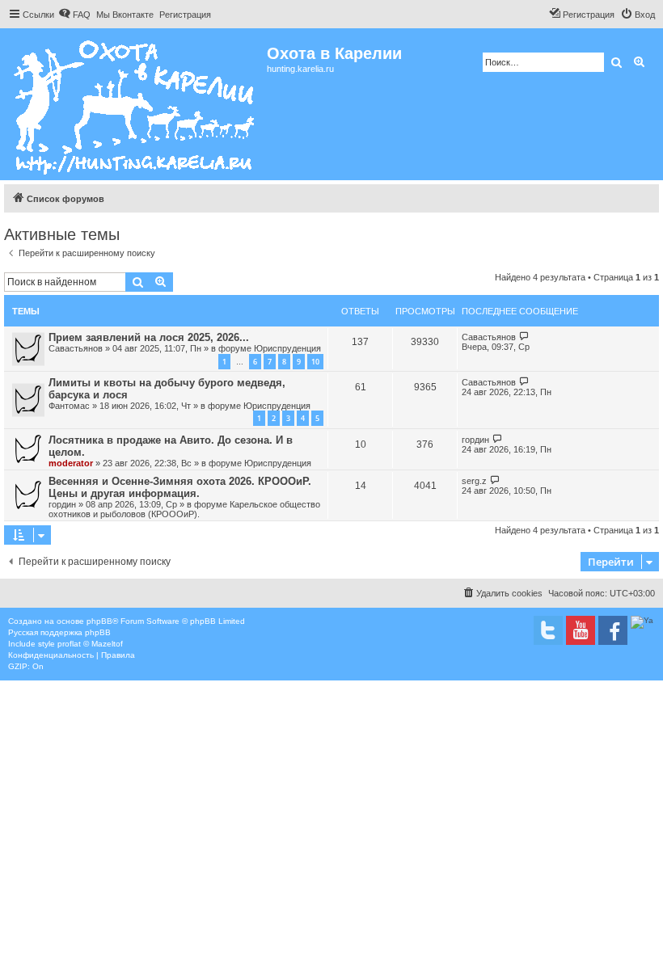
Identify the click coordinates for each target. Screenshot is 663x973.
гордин (475, 439)
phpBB (99, 621)
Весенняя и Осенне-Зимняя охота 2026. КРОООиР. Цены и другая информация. (180, 487)
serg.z (474, 481)
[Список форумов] (135, 104)
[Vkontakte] (548, 630)
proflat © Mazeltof (90, 643)
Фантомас (69, 406)
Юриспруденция (287, 348)
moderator (71, 463)
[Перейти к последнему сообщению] (524, 336)
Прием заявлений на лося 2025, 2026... (149, 337)
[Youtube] (580, 630)
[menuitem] (74, 14)
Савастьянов (76, 348)
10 (315, 361)
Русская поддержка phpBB (59, 632)
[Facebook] (612, 630)
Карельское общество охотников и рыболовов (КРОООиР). (184, 509)
